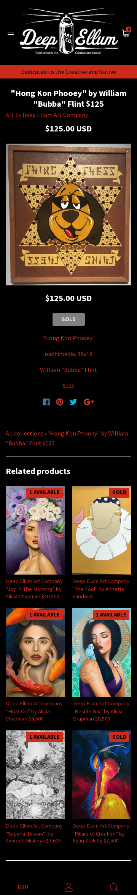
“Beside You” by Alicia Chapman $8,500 (97, 715)
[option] (68, 214)
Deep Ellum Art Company (55, 114)
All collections (24, 433)
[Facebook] (46, 402)
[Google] (89, 402)
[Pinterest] (60, 402)
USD (23, 887)
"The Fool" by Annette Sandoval (98, 592)
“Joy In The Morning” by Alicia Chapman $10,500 (34, 592)
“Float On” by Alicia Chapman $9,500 (28, 715)
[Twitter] (73, 402)
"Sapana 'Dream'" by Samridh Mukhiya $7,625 (33, 837)
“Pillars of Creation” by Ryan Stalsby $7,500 (98, 837)
